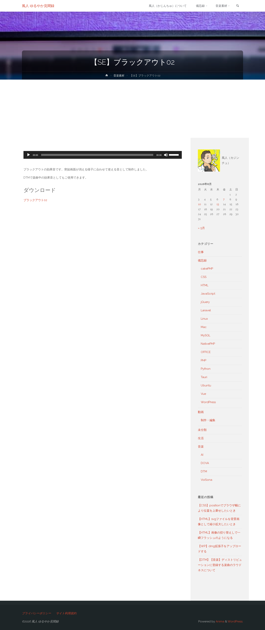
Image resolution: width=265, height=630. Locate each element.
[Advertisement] (132, 109)
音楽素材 (118, 75)
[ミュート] (166, 155)
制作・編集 (208, 420)
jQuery (205, 302)
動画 (201, 412)
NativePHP (208, 343)
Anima (219, 621)
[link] (237, 6)
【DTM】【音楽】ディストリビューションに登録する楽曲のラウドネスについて (220, 565)
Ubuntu (206, 385)
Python (205, 369)
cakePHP (207, 268)
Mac (204, 327)
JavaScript (208, 293)
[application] (102, 155)
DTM (204, 471)
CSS (203, 277)
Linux (204, 318)
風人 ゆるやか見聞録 (38, 6)
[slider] (174, 154)
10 (199, 204)
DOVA (205, 463)
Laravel (206, 310)
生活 (201, 438)
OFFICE (206, 352)
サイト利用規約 (66, 613)
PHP (203, 360)
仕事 (201, 252)
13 (218, 204)
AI (202, 454)
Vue (203, 394)
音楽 (201, 446)
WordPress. (235, 621)
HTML (204, 285)
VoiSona (206, 480)
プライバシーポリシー (36, 613)
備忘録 (202, 260)
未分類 (202, 430)
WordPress (208, 402)
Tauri (204, 377)
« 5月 (201, 228)
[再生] (28, 155)
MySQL (205, 335)
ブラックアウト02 (35, 200)
